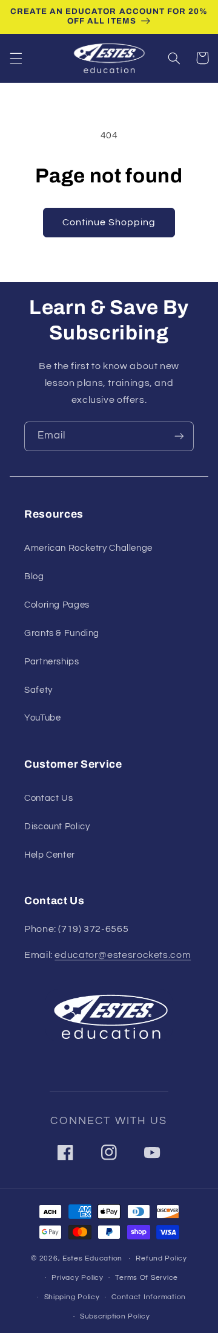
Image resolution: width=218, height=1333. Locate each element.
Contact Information (148, 1297)
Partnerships (51, 661)
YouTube (42, 717)
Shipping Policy (72, 1297)
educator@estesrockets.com (122, 955)
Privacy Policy (77, 1277)
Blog (34, 576)
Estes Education (92, 1258)
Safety (38, 690)
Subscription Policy (115, 1316)
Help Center (49, 854)
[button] (16, 58)
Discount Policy (57, 826)
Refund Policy (161, 1258)
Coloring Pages (57, 604)
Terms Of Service (146, 1277)
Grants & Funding (61, 633)
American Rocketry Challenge (88, 548)
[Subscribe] (179, 436)
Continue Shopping (109, 222)
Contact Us (48, 798)
